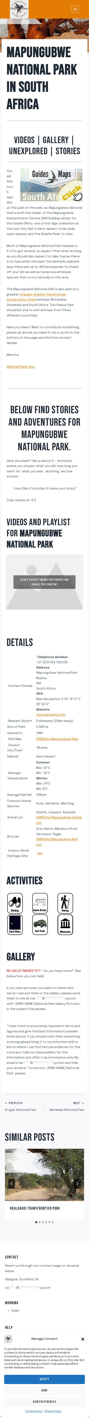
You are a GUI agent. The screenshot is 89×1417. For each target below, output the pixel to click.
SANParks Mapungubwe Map (57, 739)
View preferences (44, 1402)
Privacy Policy (52, 1411)
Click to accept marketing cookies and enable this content (44, 582)
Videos (24, 140)
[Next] (77, 1184)
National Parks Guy (21, 367)
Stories (68, 151)
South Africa (28, 96)
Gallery (56, 140)
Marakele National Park (67, 1107)
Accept (44, 1379)
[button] (83, 1339)
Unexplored (28, 151)
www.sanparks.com (50, 715)
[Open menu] (75, 9)
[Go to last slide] (11, 1184)
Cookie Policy (33, 1411)
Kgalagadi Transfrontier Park (35, 1208)
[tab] (36, 1222)
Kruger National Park (20, 1107)
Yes (39, 853)
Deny (44, 1390)
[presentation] (44, 1175)
